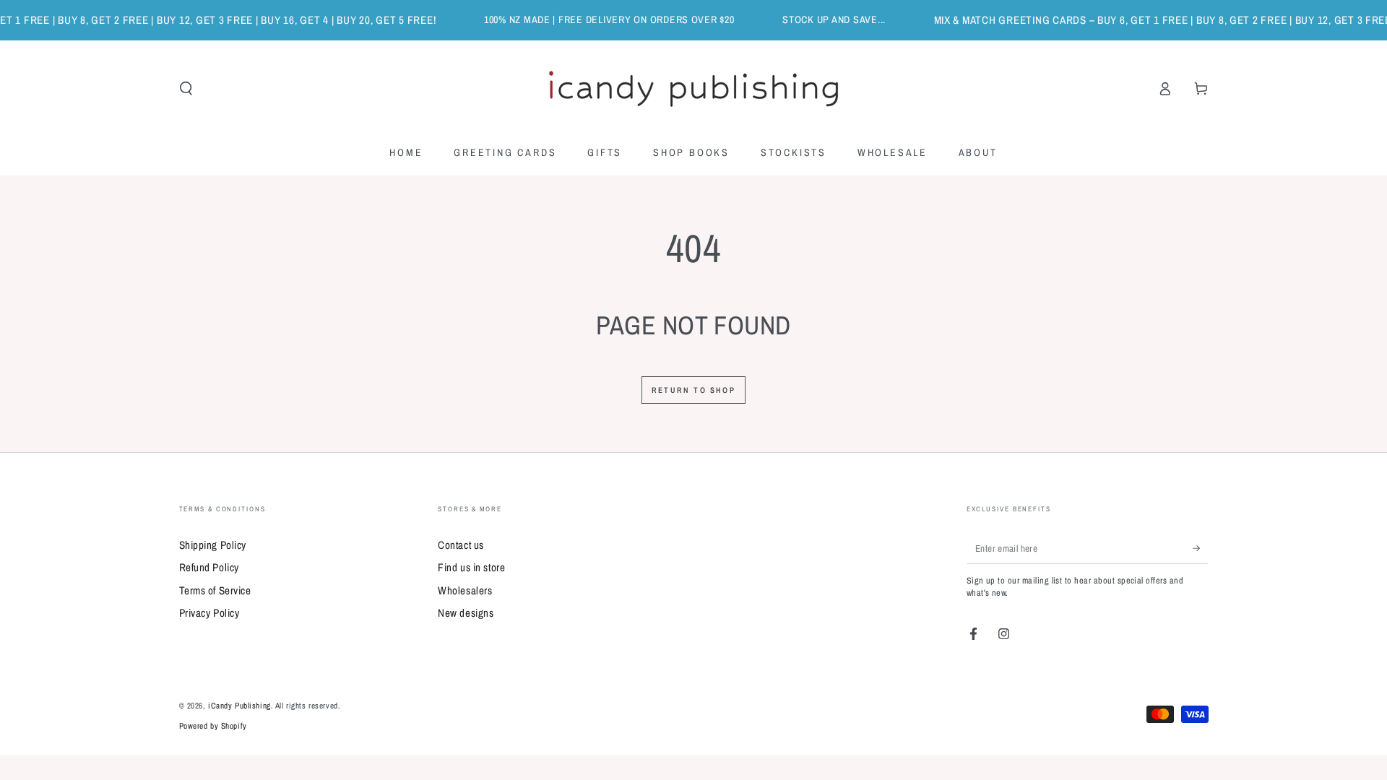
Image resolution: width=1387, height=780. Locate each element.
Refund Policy (209, 567)
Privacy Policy (209, 612)
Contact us (461, 544)
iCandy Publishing (239, 705)
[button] (186, 89)
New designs (465, 612)
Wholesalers (465, 590)
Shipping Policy (213, 544)
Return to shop (693, 390)
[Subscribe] (1201, 548)
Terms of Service (215, 590)
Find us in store (471, 567)
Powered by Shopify (213, 726)
